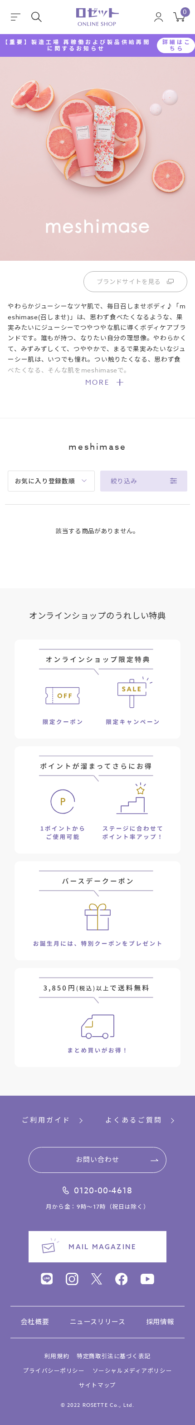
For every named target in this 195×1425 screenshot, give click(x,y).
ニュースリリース (98, 1322)
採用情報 (160, 1322)
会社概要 (35, 1322)
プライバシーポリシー (54, 1370)
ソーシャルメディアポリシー (132, 1370)
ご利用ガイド (46, 1121)
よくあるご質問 (133, 1121)
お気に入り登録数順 (45, 481)
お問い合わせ (98, 1160)
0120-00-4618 (103, 1191)
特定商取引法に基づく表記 (114, 1356)
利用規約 (56, 1356)
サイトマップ (97, 1385)
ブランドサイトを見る (129, 281)
